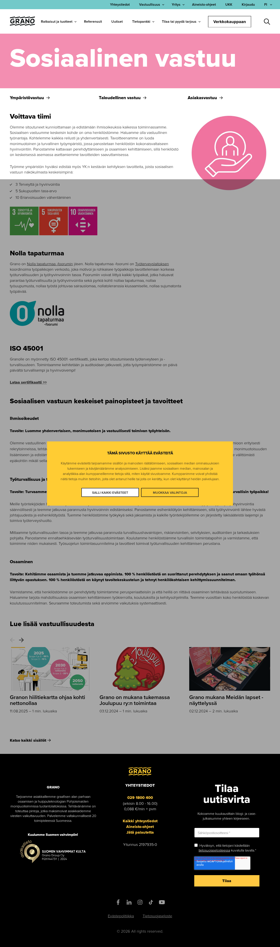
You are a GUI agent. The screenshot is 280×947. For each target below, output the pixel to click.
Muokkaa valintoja (170, 492)
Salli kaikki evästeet (110, 492)
